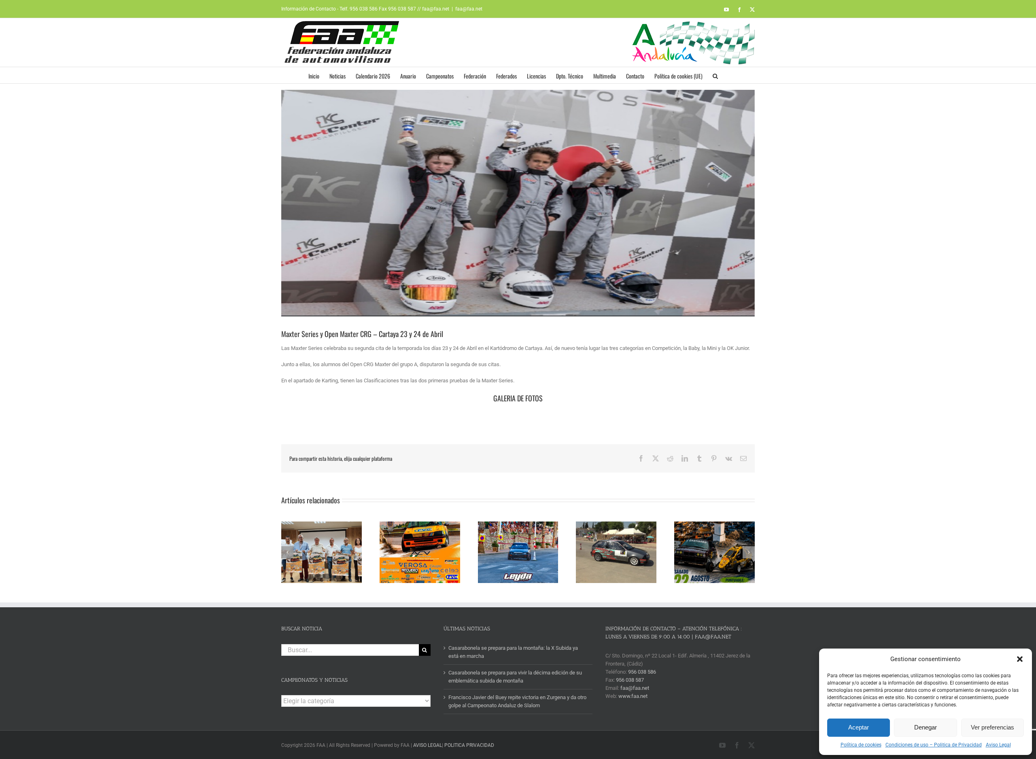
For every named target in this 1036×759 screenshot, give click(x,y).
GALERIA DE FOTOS (518, 398)
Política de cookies (861, 745)
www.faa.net (633, 696)
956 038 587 (630, 680)
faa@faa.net (468, 9)
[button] (1020, 659)
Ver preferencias (992, 727)
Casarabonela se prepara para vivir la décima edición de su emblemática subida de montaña (515, 677)
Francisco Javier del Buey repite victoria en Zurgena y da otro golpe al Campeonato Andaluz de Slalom (517, 701)
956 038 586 (642, 672)
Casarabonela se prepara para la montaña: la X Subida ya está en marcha (513, 652)
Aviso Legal (998, 745)
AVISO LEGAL (427, 745)
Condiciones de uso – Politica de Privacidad (933, 745)
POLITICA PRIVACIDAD (469, 745)
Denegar (925, 727)
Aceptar (858, 727)
